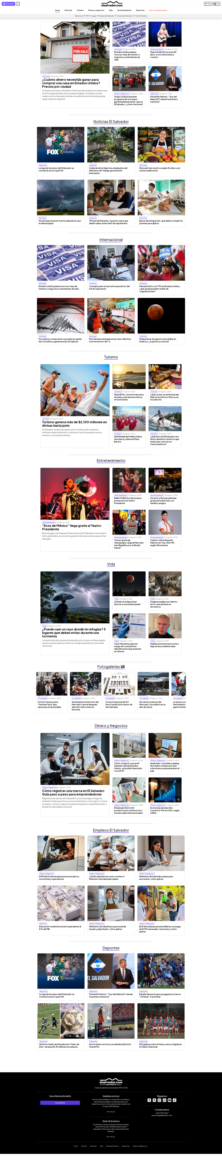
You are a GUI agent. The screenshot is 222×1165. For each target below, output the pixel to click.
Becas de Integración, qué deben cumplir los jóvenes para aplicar (161, 222)
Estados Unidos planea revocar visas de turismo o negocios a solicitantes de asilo (127, 56)
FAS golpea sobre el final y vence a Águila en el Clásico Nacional (160, 1045)
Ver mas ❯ (110, 1111)
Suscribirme (60, 1102)
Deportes (140, 10)
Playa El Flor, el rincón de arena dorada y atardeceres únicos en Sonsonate (129, 397)
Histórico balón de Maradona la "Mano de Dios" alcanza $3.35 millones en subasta (59, 1045)
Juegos (94, 16)
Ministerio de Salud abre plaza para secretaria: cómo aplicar (156, 877)
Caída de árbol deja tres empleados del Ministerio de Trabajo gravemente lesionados (108, 170)
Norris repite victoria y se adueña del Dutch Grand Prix (110, 1045)
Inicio (57, 10)
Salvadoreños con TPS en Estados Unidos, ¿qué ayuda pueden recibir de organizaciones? (159, 289)
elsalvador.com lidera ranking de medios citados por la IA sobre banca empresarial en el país (164, 767)
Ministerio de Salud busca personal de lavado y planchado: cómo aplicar (107, 927)
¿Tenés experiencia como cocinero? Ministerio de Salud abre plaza (107, 877)
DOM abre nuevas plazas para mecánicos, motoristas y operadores (59, 877)
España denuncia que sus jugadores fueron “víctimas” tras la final (160, 995)
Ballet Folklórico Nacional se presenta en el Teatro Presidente (128, 500)
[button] (183, 694)
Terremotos (79, 16)
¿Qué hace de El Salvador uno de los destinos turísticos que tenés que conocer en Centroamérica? (164, 440)
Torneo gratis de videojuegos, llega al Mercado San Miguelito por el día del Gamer (129, 544)
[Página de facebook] (149, 1101)
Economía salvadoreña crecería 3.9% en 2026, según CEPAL (164, 810)
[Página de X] (154, 1101)
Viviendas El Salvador (124, 16)
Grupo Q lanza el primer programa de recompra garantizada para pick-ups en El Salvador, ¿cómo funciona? (128, 100)
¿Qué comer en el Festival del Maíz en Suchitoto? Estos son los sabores (164, 397)
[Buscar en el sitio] (18, 4)
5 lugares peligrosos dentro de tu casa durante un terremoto (163, 604)
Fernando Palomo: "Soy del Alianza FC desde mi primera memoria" (164, 99)
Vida (111, 10)
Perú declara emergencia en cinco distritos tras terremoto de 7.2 (110, 340)
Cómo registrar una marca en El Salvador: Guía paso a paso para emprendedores (73, 792)
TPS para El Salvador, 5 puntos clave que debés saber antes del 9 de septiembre (108, 222)
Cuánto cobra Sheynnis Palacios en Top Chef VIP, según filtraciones (162, 543)
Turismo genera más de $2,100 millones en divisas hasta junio (74, 423)
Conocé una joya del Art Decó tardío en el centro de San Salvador (118, 704)
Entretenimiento (124, 10)
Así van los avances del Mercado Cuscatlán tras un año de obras (152, 704)
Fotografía (43, 698)
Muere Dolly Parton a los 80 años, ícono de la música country (163, 54)
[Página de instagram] (159, 1101)
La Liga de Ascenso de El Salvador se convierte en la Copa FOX (56, 169)
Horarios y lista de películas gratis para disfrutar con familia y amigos (163, 500)
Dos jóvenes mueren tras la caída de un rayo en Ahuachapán (60, 222)
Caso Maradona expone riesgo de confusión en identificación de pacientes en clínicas (127, 647)
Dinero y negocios (96, 10)
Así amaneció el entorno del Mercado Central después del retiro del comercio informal (85, 706)
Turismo (80, 10)
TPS (87, 16)
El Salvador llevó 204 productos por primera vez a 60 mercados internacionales (128, 810)
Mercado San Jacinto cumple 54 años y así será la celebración (159, 169)
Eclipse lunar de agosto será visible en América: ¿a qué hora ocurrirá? (157, 340)
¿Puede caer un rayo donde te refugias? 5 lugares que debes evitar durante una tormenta (74, 632)
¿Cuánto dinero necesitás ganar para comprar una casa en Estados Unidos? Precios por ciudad (71, 83)
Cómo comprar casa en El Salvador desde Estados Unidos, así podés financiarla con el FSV (128, 767)
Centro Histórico (141, 16)
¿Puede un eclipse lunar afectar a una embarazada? (127, 603)
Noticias (68, 10)
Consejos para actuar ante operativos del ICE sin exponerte (109, 287)
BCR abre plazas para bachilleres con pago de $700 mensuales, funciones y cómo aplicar (160, 929)
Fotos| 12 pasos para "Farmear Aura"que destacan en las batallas (49, 704)
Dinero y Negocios (140, 1146)
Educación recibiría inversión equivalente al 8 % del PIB (60, 927)
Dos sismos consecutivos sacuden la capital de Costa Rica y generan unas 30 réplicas (60, 340)
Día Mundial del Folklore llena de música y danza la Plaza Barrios (128, 439)
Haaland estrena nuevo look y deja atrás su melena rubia (164, 645)
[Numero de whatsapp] (164, 1101)
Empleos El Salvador (107, 16)
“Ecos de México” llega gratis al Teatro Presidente (71, 527)
